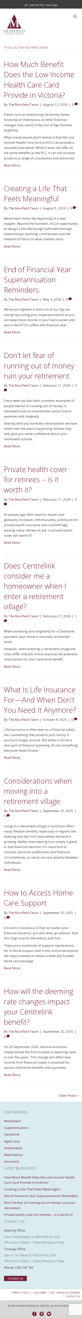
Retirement (12, 1121)
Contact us (73, 1296)
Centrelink (11, 1134)
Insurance (11, 1161)
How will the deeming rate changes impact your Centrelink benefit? (38, 1006)
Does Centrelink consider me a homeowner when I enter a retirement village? (35, 586)
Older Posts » (68, 1095)
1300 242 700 (36, 5)
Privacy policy (21, 1292)
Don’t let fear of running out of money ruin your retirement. (39, 365)
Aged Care (11, 1141)
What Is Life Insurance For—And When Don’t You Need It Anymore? (41, 700)
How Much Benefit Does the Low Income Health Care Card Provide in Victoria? (39, 79)
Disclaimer (40, 1292)
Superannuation (16, 1127)
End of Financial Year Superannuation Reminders (37, 279)
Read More (12, 165)
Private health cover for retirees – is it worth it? (36, 479)
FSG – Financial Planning (65, 1292)
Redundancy (13, 1154)
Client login (52, 5)
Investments (13, 1148)
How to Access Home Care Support (38, 898)
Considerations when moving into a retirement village (38, 791)
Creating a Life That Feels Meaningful (35, 193)
